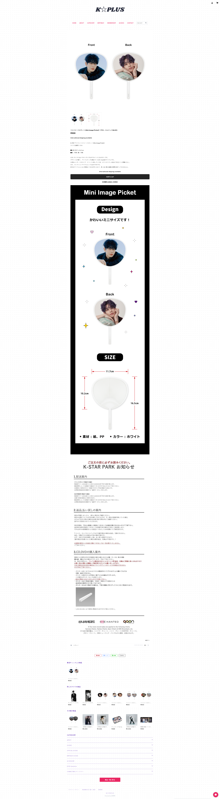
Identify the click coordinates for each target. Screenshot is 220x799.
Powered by (108, 796)
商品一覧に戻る (110, 780)
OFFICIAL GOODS (72, 750)
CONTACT (130, 23)
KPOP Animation (72, 766)
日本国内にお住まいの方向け (110, 182)
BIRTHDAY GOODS (72, 756)
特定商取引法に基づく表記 (88, 789)
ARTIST (69, 740)
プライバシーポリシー (73, 789)
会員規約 (100, 789)
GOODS (69, 745)
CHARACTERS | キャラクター (75, 771)
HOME (74, 23)
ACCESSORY (70, 761)
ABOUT (81, 23)
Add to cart (110, 177)
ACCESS (121, 23)
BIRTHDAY (101, 23)
